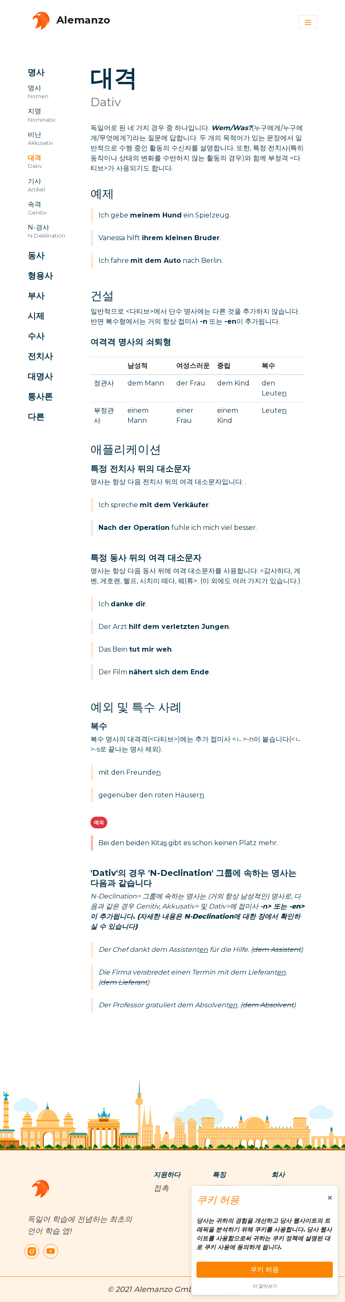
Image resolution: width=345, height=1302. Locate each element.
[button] (49, 72)
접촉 (161, 1188)
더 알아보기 (264, 1286)
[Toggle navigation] (308, 22)
